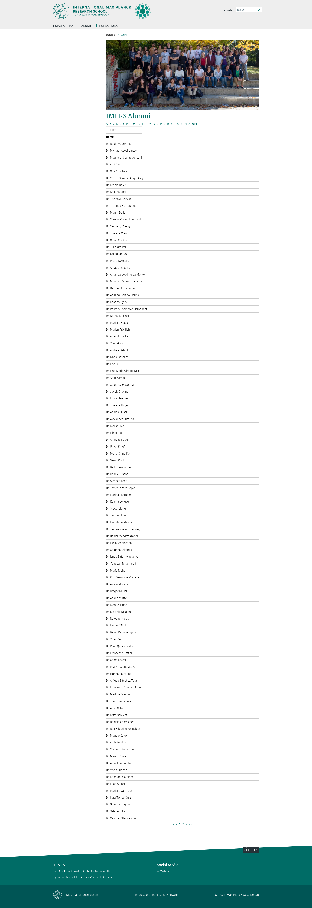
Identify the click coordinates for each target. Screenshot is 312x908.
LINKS (59, 865)
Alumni (87, 25)
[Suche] (258, 9)
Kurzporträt (64, 25)
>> (190, 824)
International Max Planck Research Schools (84, 877)
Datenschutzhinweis (165, 894)
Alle (194, 123)
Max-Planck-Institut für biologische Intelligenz (86, 871)
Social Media (167, 865)
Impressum (142, 894)
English (229, 9)
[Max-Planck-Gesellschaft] (59, 895)
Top (254, 850)
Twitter (164, 871)
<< (173, 824)
